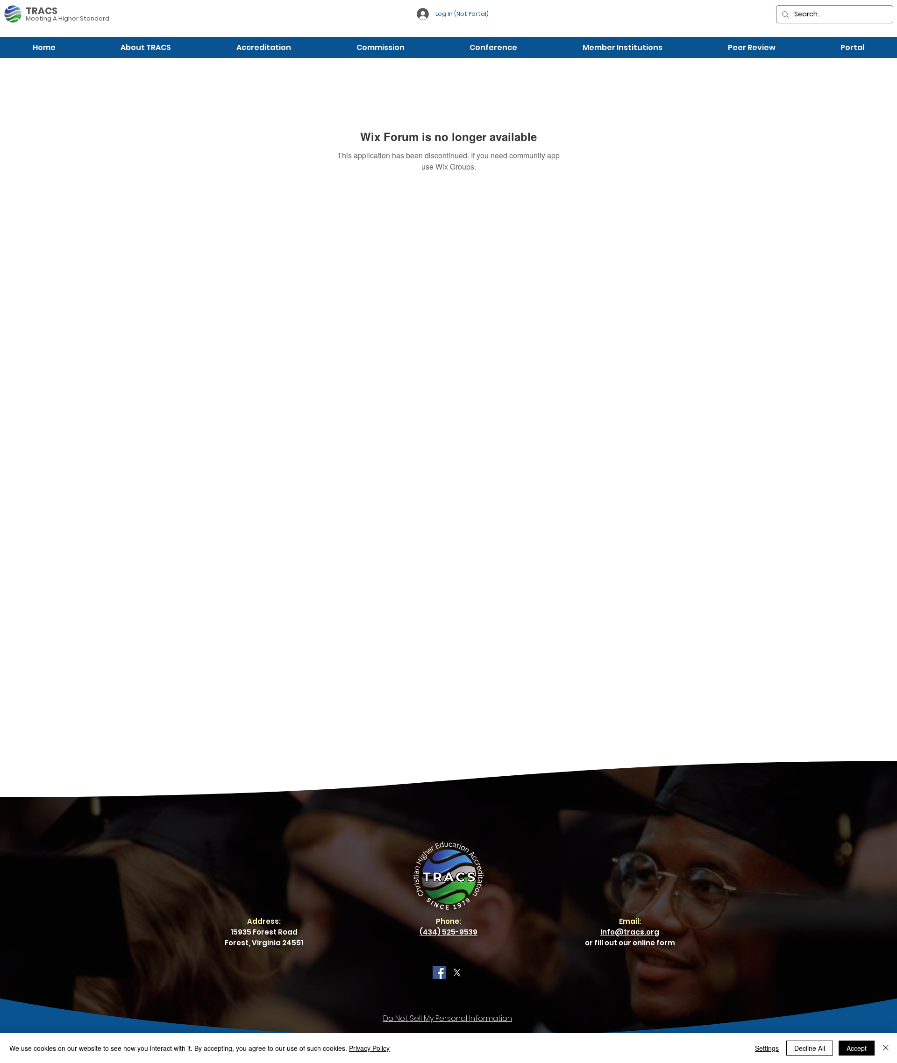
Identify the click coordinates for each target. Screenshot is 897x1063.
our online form (647, 943)
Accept (857, 1048)
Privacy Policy (369, 1048)
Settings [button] (767, 1048)
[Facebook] (439, 972)
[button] (146, 47)
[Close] (885, 1048)
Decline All (809, 1048)
